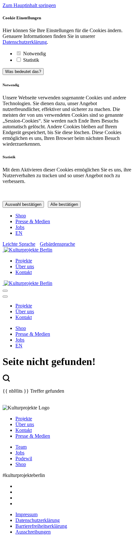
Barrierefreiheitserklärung (41, 526)
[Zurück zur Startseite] (69, 250)
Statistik (31, 60)
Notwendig (34, 53)
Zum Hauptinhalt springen (29, 5)
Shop (20, 215)
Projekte (23, 260)
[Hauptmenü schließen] (5, 296)
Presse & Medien (32, 221)
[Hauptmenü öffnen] (5, 291)
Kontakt (23, 272)
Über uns (24, 266)
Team (21, 447)
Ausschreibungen (33, 532)
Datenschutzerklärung (25, 42)
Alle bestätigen (64, 204)
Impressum (26, 514)
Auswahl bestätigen (23, 204)
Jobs (19, 227)
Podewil (23, 458)
